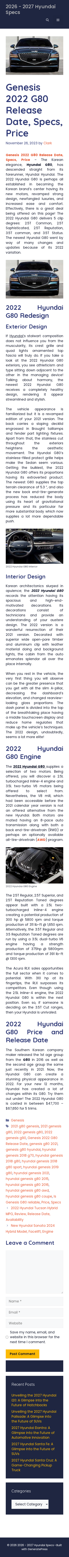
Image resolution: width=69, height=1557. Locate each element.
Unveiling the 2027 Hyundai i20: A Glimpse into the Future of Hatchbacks (34, 1400)
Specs (56, 1202)
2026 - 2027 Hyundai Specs (31, 9)
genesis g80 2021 (43, 1144)
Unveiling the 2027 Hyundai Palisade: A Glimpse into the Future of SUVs (34, 1416)
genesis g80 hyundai (23, 1149)
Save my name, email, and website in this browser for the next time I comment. (35, 1337)
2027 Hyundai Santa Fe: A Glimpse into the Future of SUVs (33, 1449)
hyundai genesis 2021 (31, 1173)
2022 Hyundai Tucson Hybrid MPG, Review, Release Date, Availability (32, 1214)
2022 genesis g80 (28, 1132)
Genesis (17, 1120)
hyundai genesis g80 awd (27, 1190)
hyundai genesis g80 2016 (27, 1184)
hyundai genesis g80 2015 (27, 1178)
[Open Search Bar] (47, 20)
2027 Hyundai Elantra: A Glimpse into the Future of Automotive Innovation (33, 1433)
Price (45, 1202)
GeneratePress (38, 1549)
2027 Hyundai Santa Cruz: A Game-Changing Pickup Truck (34, 1465)
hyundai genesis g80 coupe (29, 1196)
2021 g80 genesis (25, 1126)
